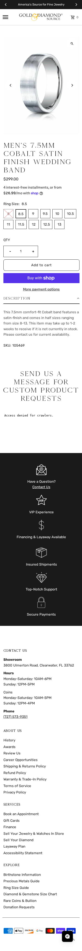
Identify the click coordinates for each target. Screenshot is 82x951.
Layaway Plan (14, 846)
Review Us (11, 753)
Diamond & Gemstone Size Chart (30, 894)
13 (59, 224)
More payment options (41, 289)
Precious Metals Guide (21, 881)
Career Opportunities (20, 760)
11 (8, 224)
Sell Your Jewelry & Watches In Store (33, 834)
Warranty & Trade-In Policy (24, 779)
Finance (9, 827)
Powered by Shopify (34, 945)
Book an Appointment (21, 814)
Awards (9, 747)
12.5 (46, 224)
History (9, 740)
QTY (6, 240)
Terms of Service (17, 786)
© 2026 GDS (11, 945)
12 (34, 224)
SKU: (7, 345)
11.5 (21, 224)
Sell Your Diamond (18, 840)
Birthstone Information (22, 875)
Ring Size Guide (16, 888)
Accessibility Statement (22, 853)
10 (57, 214)
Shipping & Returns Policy (24, 766)
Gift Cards (11, 821)
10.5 (70, 214)
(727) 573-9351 (15, 717)
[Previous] (6, 4)
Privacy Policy (14, 792)
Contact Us (41, 487)
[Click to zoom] (72, 44)
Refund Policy (14, 773)
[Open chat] (67, 936)
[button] (41, 298)
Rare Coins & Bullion (19, 901)
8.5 (20, 214)
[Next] (76, 4)
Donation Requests (19, 907)
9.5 (45, 214)
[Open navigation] (9, 17)
